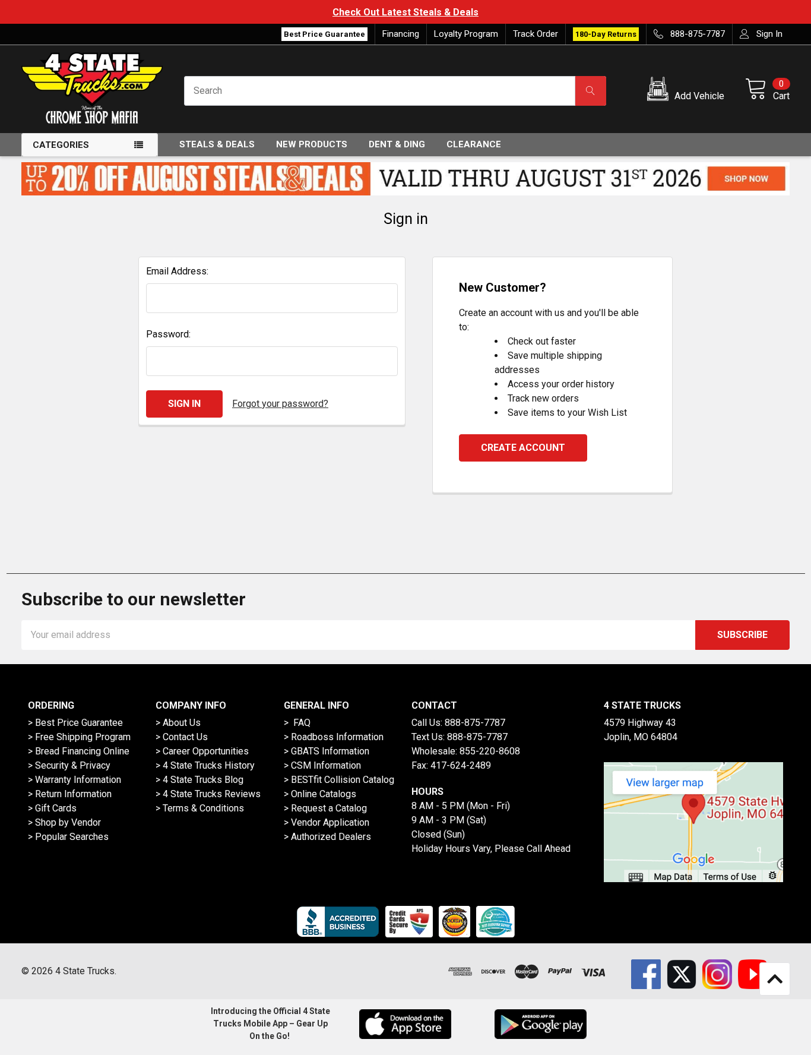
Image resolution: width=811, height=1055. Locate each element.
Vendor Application (330, 822)
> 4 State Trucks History (205, 765)
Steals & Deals (217, 144)
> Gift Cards (52, 808)
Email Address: (177, 271)
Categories (61, 145)
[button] (688, 90)
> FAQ (297, 722)
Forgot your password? (280, 403)
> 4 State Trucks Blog (199, 779)
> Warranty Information (74, 779)
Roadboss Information (337, 737)
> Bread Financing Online (78, 751)
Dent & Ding (397, 144)
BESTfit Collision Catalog (342, 779)
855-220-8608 (490, 751)
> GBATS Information (326, 751)
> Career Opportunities (202, 751)
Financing (400, 34)
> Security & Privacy (69, 765)
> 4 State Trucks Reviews (208, 794)
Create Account (523, 447)
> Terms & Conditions (200, 808)
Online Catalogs (323, 794)
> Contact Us (182, 737)
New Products (311, 144)
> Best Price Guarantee (75, 722)
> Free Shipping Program (79, 737)
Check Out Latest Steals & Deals (405, 12)
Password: (168, 334)
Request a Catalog (329, 808)
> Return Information (70, 794)
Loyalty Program (466, 34)
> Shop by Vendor (64, 822)
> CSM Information (322, 765)
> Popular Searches (68, 836)
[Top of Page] (774, 979)
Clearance (473, 144)
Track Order (535, 34)
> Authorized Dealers (327, 836)
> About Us (178, 722)
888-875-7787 (475, 722)
